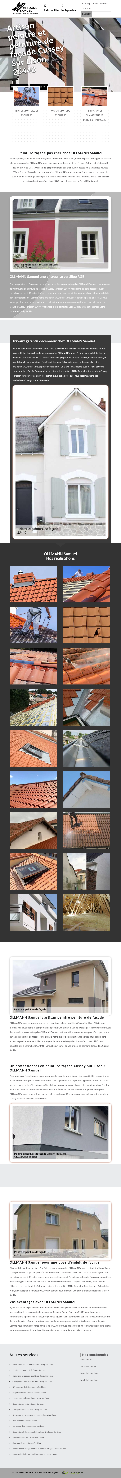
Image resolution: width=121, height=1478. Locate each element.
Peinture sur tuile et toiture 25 (32, 624)
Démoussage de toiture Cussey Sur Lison (29, 1387)
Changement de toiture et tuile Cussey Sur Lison (32, 1382)
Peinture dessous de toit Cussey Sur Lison (29, 1370)
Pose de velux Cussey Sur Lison (25, 1421)
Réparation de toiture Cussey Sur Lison (28, 1404)
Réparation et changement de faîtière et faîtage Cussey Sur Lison (39, 1449)
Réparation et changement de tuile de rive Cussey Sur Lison (37, 1432)
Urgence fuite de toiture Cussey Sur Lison (29, 1393)
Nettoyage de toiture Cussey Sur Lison (28, 1426)
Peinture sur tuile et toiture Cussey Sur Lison (31, 1398)
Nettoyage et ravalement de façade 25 (86, 870)
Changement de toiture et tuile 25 (33, 706)
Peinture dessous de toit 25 (86, 788)
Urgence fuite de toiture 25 (86, 624)
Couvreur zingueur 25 (86, 706)
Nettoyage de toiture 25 (86, 829)
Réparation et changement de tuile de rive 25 (33, 829)
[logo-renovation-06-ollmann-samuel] (24, 8)
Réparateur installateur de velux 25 (33, 747)
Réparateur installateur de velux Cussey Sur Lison (33, 1365)
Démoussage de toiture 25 (86, 665)
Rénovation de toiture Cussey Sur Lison (28, 1438)
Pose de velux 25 (32, 870)
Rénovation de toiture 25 (32, 788)
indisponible (51, 10)
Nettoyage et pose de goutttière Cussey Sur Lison (33, 1376)
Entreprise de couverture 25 (33, 583)
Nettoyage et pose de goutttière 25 (86, 747)
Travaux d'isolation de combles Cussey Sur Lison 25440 (35, 1454)
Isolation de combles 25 (86, 911)
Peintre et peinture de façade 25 (33, 911)
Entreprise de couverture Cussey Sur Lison (30, 1410)
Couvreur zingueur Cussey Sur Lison (27, 1443)
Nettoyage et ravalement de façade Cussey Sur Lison (34, 1415)
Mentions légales (50, 1473)
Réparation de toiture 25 (86, 583)
